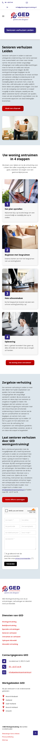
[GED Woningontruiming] (20, 16)
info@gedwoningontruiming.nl (26, 7)
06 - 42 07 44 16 (15, 667)
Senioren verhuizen (9, 633)
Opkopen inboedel (9, 640)
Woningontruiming (9, 622)
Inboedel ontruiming (10, 644)
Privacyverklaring (7, 737)
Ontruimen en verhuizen (11, 637)
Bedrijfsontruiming (9, 625)
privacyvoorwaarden (23, 558)
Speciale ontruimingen (11, 629)
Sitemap (5, 740)
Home (11, 35)
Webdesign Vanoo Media (10, 734)
